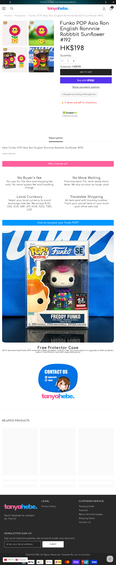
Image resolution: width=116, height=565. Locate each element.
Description (56, 138)
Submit (53, 544)
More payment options (85, 87)
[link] (58, 164)
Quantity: (66, 55)
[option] (58, 2)
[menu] (4, 8)
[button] (15, 559)
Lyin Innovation (82, 555)
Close (113, 2)
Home (7, 15)
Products (20, 15)
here (52, 2)
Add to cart (86, 72)
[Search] (12, 8)
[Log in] (104, 8)
